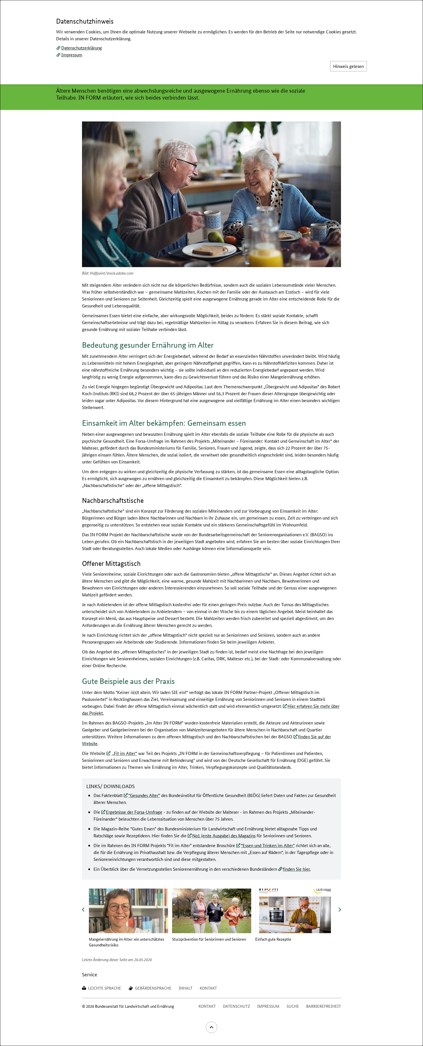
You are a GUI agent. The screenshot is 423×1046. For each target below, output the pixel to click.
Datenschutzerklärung (81, 48)
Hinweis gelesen (348, 66)
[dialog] (211, 523)
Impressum (71, 55)
